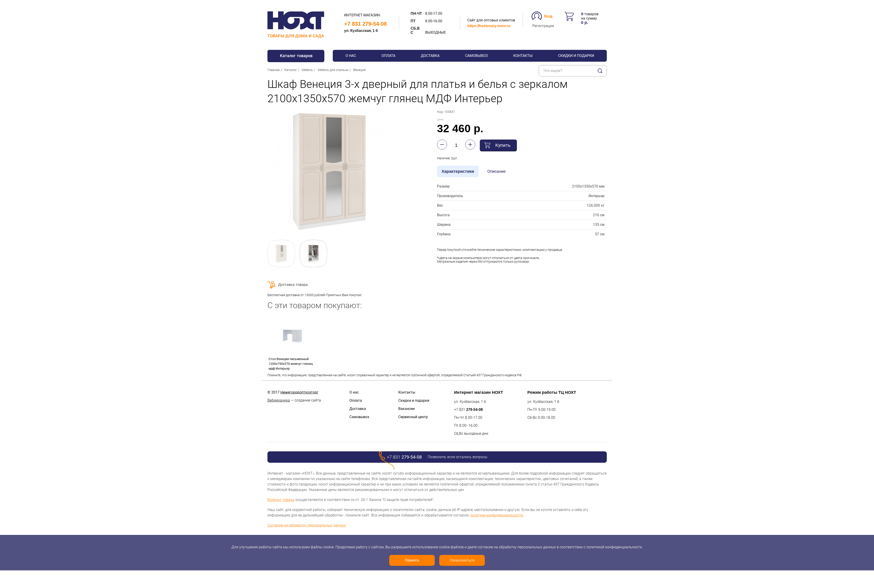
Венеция (359, 70)
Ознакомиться (462, 560)
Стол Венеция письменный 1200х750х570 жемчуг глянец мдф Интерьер (291, 363)
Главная (273, 70)
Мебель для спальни (333, 70)
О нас (351, 55)
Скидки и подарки (576, 55)
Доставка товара (293, 284)
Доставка (430, 55)
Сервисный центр (413, 417)
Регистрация (543, 26)
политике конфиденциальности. (497, 515)
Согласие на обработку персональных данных (306, 525)
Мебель (307, 70)
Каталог (291, 70)
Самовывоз (476, 55)
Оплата (388, 55)
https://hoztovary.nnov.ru (488, 26)
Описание (496, 171)
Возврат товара (281, 500)
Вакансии (406, 409)
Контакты (523, 55)
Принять (412, 560)
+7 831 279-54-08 (365, 24)
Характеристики (458, 171)
